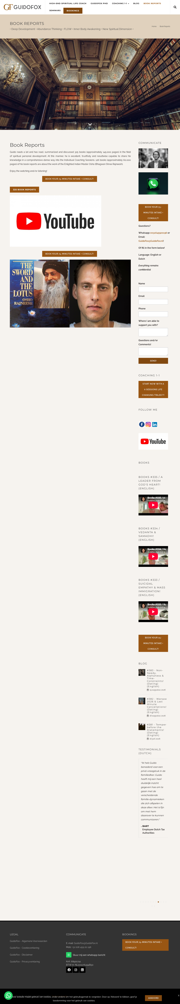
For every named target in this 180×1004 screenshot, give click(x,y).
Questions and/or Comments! (148, 342)
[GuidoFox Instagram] (76, 970)
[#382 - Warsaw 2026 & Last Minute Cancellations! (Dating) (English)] (143, 701)
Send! (153, 361)
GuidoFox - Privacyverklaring (25, 961)
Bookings (73, 10)
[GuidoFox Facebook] (69, 970)
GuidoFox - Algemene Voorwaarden (28, 941)
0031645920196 (159, 232)
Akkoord (153, 998)
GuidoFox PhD (99, 3)
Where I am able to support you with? (149, 323)
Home (154, 26)
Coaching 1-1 (120, 3)
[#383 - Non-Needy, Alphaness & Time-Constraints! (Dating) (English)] (143, 672)
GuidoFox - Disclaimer (21, 954)
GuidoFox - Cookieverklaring (24, 948)
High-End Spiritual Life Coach (67, 3)
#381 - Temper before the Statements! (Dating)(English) (156, 730)
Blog (136, 3)
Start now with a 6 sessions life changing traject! (153, 389)
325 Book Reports (24, 189)
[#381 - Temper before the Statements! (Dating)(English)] (143, 726)
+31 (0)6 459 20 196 (81, 947)
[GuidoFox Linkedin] (82, 970)
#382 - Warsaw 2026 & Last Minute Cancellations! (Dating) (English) (157, 706)
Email (142, 296)
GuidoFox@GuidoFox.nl (151, 241)
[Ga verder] (90, 124)
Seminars (55, 10)
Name (142, 283)
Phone (142, 308)
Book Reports (152, 3)
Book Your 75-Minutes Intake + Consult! (69, 179)
